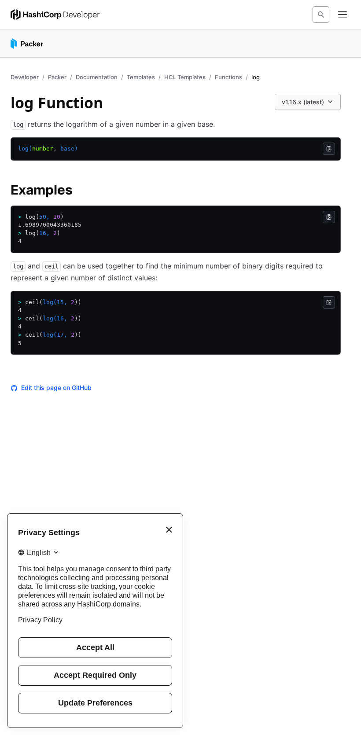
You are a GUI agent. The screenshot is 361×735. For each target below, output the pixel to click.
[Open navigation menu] (342, 14)
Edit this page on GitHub (56, 387)
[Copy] (329, 149)
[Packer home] (27, 43)
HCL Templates (185, 77)
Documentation (97, 77)
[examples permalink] (81, 191)
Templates (141, 77)
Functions (228, 77)
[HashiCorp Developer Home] (55, 14)
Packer (57, 77)
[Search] (321, 14)
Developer (25, 77)
